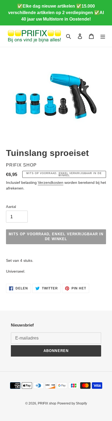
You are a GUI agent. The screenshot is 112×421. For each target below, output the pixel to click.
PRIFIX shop (47, 403)
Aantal (11, 207)
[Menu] (102, 36)
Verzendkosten (50, 182)
